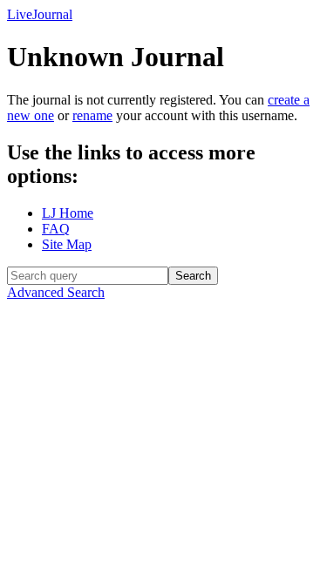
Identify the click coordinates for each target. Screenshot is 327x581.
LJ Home (67, 213)
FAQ (56, 228)
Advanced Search (56, 292)
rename (92, 115)
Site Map (67, 244)
